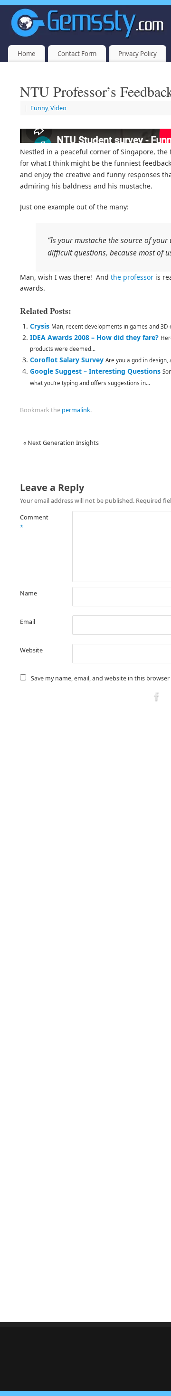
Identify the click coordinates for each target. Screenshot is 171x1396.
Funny (39, 108)
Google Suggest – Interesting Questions (95, 371)
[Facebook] (157, 698)
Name (28, 593)
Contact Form (76, 53)
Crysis (39, 325)
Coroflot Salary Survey (67, 359)
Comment (33, 522)
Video (58, 108)
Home (27, 53)
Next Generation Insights (61, 443)
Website (31, 650)
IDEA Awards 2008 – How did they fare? (94, 337)
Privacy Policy (137, 53)
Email (27, 622)
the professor (132, 277)
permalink (76, 410)
